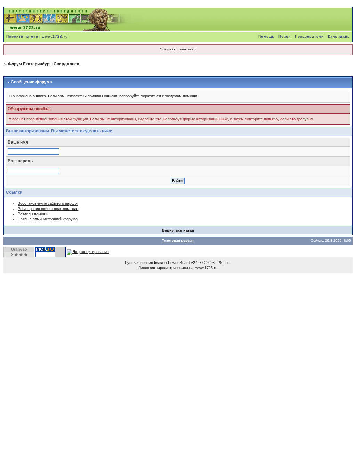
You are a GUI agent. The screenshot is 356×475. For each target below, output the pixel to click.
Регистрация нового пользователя (48, 209)
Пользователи (309, 36)
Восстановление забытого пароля (48, 203)
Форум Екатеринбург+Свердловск (43, 64)
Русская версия (139, 262)
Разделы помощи (33, 214)
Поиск (284, 36)
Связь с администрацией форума (48, 219)
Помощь (266, 36)
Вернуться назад (178, 230)
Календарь (339, 36)
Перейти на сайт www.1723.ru (37, 36)
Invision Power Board (172, 262)
